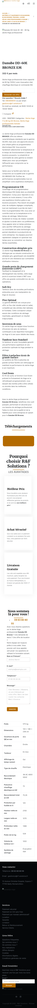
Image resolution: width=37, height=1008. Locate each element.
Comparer (7, 114)
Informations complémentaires (13, 126)
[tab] (18, 125)
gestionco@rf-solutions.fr (12, 103)
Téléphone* (12, 676)
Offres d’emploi (8, 950)
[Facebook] (16, 996)
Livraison (5, 923)
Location (5, 917)
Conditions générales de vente (14, 958)
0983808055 (10, 101)
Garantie (5, 920)
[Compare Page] (13, 114)
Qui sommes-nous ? (10, 942)
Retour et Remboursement (12, 925)
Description (6, 125)
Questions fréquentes (10, 940)
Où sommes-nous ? (9, 945)
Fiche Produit (13, 442)
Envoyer (9, 985)
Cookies (5, 953)
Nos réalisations (8, 948)
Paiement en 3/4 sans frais (12, 912)
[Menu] (34, 3)
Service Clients (8, 928)
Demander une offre (11, 95)
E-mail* (10, 666)
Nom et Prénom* (14, 656)
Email (5, 978)
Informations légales (10, 956)
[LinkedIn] (20, 996)
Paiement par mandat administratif (15, 914)
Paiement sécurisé (9, 909)
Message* (11, 686)
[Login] (23, 3)
